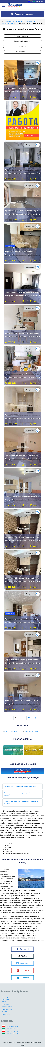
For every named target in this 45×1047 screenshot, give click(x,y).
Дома (4, 1002)
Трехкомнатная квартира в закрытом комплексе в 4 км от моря (22, 292)
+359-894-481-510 (12, 1026)
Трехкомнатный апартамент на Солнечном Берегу (22, 496)
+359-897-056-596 (12, 1031)
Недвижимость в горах (34, 750)
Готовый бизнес (7, 1009)
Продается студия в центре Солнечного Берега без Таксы (22, 619)
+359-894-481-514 (12, 1029)
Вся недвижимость (8, 997)
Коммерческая (7, 1007)
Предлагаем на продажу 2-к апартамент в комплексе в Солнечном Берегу (22, 170)
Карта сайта (6, 1014)
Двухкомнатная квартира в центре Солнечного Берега (22, 659)
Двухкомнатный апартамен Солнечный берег (22, 537)
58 (29, 718)
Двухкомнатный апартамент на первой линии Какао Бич (22, 333)
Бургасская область (11, 731)
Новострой (5, 1004)
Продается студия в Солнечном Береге (19, 251)
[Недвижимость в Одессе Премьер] (22, 771)
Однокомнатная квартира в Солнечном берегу (22, 374)
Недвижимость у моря (13, 750)
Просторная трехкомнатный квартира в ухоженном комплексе (22, 211)
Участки (4, 1011)
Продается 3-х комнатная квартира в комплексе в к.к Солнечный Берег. (22, 415)
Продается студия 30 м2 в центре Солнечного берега (22, 700)
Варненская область (32, 731)
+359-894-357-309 (12, 1034)
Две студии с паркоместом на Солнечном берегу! (22, 455)
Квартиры (5, 999)
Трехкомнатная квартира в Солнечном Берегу (22, 88)
